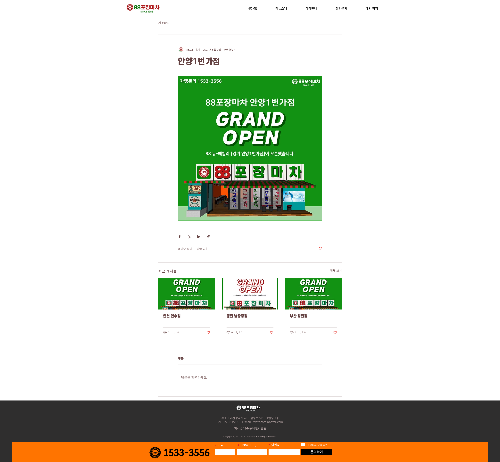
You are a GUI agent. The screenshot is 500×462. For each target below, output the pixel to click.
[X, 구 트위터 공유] (189, 236)
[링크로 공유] (208, 236)
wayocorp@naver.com (268, 421)
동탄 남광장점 (237, 316)
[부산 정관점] (313, 293)
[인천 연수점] (186, 293)
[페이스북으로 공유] (179, 236)
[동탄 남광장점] (250, 293)
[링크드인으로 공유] (199, 236)
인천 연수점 (172, 316)
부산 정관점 (298, 316)
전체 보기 (336, 270)
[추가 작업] (320, 49)
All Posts (163, 22)
